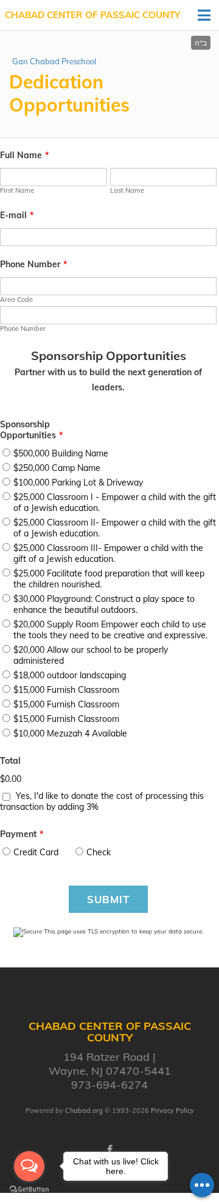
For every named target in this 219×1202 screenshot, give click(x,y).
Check (98, 852)
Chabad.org (84, 1110)
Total (10, 760)
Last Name (127, 190)
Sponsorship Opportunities (31, 430)
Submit (108, 899)
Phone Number (33, 264)
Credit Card (35, 852)
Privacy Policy (172, 1110)
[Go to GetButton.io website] (29, 1190)
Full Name (24, 155)
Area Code (16, 299)
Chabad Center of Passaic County (92, 15)
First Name (17, 190)
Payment (21, 834)
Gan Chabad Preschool (54, 61)
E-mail (16, 215)
